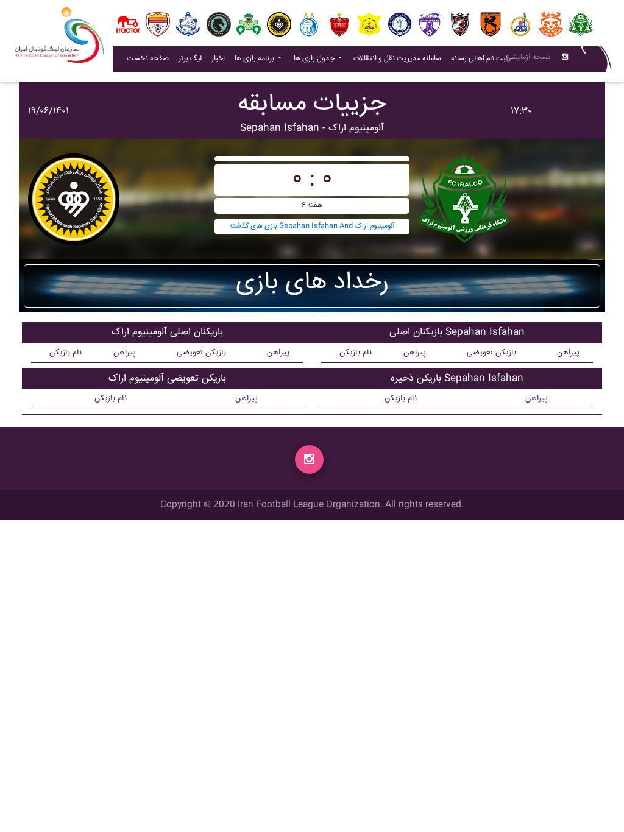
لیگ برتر (190, 59)
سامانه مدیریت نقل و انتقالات (399, 58)
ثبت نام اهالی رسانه (482, 58)
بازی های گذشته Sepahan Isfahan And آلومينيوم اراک (312, 226)
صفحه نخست (148, 59)
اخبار (220, 58)
